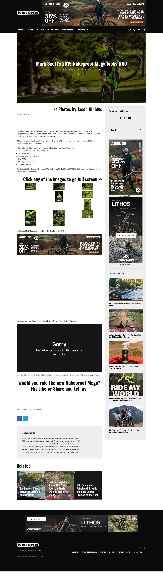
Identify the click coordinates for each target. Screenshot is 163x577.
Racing (40, 29)
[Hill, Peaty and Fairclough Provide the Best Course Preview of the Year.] (88, 485)
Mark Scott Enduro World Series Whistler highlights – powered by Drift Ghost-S (46, 375)
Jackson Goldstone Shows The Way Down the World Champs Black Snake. (125, 336)
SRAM (71, 169)
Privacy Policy (124, 552)
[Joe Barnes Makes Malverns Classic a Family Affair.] (31, 485)
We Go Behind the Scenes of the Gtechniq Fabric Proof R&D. (124, 368)
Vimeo (96, 375)
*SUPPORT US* (83, 29)
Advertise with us (126, 196)
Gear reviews (68, 29)
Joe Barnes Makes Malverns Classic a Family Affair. (125, 304)
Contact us (137, 552)
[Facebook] (130, 29)
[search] (140, 130)
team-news (38, 409)
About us (75, 552)
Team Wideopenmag (89, 552)
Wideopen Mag (85, 375)
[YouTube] (139, 29)
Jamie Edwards (68, 69)
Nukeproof (42, 169)
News (20, 29)
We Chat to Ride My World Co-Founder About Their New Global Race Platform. (125, 399)
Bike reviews (52, 29)
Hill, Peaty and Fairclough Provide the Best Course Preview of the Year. (124, 431)
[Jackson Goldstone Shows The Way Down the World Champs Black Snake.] (59, 485)
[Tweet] (25, 418)
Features (30, 29)
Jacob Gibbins (22, 172)
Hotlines (31, 169)
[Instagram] (134, 29)
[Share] (78, 74)
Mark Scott (21, 131)
